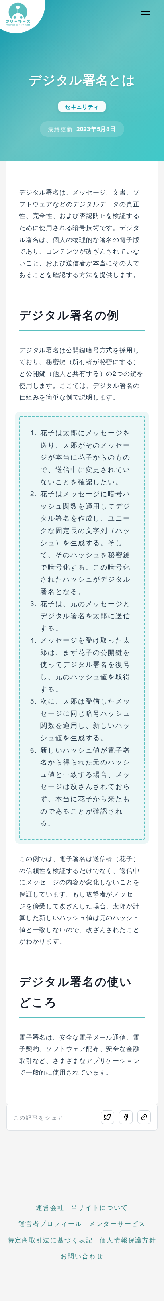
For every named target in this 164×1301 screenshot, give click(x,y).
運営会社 (50, 1207)
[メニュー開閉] (145, 15)
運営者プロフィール (50, 1223)
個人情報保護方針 (128, 1239)
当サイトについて (99, 1207)
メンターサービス (117, 1223)
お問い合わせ (82, 1255)
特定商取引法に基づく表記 (50, 1239)
